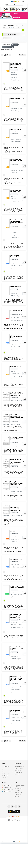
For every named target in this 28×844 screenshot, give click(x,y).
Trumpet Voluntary (14, 170)
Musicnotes (13, 402)
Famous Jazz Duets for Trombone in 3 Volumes (16, 311)
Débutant (21, 589)
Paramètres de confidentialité (5, 778)
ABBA (12, 489)
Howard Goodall (20, 373)
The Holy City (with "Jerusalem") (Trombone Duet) (17, 648)
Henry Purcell (13, 106)
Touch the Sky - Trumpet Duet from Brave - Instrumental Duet (17, 438)
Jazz (12, 317)
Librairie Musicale (7, 787)
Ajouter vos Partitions (19, 768)
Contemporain (13, 373)
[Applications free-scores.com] (2, 9)
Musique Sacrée (14, 343)
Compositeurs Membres (19, 766)
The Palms (21, 625)
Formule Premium (18, 772)
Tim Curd (17, 137)
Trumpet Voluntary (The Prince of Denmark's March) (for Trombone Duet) (17, 222)
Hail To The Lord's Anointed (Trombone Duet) (16, 336)
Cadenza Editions (14, 232)
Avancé (20, 314)
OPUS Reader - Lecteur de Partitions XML (20, 786)
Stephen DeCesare (14, 344)
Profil (25, 842)
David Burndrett (13, 263)
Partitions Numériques (8, 789)
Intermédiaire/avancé (14, 536)
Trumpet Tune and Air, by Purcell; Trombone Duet (17, 99)
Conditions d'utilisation (6, 773)
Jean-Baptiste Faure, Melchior (16, 624)
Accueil (2, 842)
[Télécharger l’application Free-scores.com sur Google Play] (14, 811)
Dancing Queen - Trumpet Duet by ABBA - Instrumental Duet (17, 483)
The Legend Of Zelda (16, 559)
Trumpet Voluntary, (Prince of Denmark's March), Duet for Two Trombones (16, 65)
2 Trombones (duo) (9, 47)
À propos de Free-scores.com (6, 767)
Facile (20, 259)
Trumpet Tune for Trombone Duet (15, 256)
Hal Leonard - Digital (14, 295)
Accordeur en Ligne (19, 788)
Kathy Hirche (13, 592)
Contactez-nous (5, 769)
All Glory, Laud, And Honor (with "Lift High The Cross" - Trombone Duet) (16, 679)
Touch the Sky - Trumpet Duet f (16, 445)
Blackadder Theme (15, 366)
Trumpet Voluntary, (14, 77)
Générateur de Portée (19, 792)
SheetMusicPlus (14, 80)
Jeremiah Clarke (14, 74)
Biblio (14, 842)
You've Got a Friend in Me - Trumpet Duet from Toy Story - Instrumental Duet (17, 461)
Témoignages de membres (7, 771)
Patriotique (18, 717)
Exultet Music (13, 348)
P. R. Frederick (13, 567)
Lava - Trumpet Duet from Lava (16, 400)
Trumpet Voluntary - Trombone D (16, 515)
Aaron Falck (17, 539)
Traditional (13, 137)
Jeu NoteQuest (18, 794)
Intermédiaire (13, 72)
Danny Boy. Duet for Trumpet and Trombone (16, 130)
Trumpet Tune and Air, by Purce (16, 108)
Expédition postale (7, 27)
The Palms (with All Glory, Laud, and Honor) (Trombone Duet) (16, 616)
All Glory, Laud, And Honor (15, 689)
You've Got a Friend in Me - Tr (8, 469)
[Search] (23, 30)
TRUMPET (15, 44)
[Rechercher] (22, 4)
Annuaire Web (17, 790)
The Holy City (13, 658)
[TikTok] (19, 806)
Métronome (17, 796)
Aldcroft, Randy (16, 317)
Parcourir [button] (8, 842)
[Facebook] (8, 806)
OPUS (20, 842)
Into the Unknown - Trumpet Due (9, 424)
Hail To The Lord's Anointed (16, 346)
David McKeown (14, 75)
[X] (15, 806)
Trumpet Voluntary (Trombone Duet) (15, 190)
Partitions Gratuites (8, 785)
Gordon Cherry (13, 320)
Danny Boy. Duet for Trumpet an (16, 139)
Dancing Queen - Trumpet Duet (16, 491)
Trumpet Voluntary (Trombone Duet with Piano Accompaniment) (16, 161)
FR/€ (26, 5)
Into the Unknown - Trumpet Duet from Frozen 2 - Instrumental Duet (16, 417)
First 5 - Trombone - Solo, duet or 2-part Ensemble (17, 586)
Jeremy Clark (13, 168)
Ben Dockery (21, 170)
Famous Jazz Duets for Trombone (17, 318)
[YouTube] (12, 806)
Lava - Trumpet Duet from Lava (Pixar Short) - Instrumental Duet (17, 394)
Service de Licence (18, 770)
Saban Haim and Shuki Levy (16, 564)
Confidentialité (5, 775)
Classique (12, 262)
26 (7, 54)
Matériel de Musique (8, 791)
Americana (13, 717)
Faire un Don (17, 774)
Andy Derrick (13, 375)
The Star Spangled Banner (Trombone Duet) (17, 711)
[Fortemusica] (9, 820)
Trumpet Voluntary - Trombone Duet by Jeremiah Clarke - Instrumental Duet (15, 508)
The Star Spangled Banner (15, 720)
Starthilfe (12, 531)
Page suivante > (22, 54)
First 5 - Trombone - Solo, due (16, 594)
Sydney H (20, 686)
